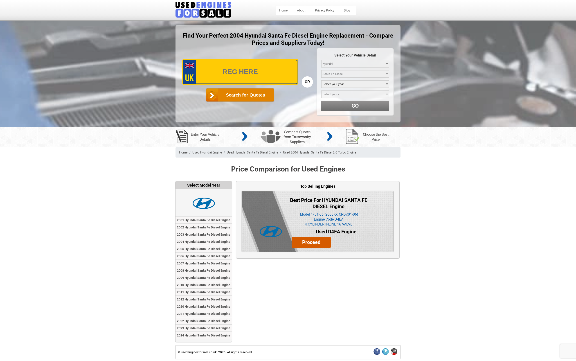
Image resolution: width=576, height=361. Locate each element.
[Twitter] (385, 354)
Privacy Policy (324, 10)
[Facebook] (377, 354)
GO (355, 106)
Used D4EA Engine (336, 232)
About (301, 10)
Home (283, 10)
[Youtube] (394, 354)
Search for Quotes (245, 95)
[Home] (203, 16)
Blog (347, 10)
